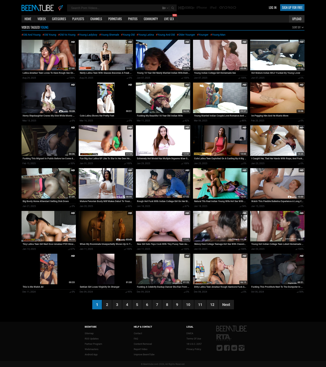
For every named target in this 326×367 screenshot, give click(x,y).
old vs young (67, 34)
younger (203, 34)
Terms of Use (193, 338)
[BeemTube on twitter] (219, 347)
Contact (138, 333)
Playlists (78, 19)
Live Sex (170, 18)
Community (151, 19)
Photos (133, 19)
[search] (173, 8)
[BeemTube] (38, 8)
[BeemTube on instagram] (241, 347)
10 (188, 304)
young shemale (110, 34)
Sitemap (89, 333)
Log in (272, 7)
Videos (42, 19)
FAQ (136, 338)
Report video (140, 349)
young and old (166, 34)
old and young (32, 34)
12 (212, 304)
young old (129, 34)
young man (218, 34)
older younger (186, 34)
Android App (91, 354)
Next (226, 304)
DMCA (189, 333)
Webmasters (91, 349)
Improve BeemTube (144, 354)
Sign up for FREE (292, 7)
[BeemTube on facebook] (227, 347)
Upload (296, 19)
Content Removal (143, 343)
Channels (96, 19)
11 (200, 304)
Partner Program (93, 343)
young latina (146, 34)
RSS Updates (92, 338)
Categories (59, 19)
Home (28, 19)
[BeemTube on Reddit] (234, 347)
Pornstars (115, 19)
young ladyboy (88, 34)
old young (50, 34)
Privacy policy (193, 349)
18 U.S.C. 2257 (194, 343)
